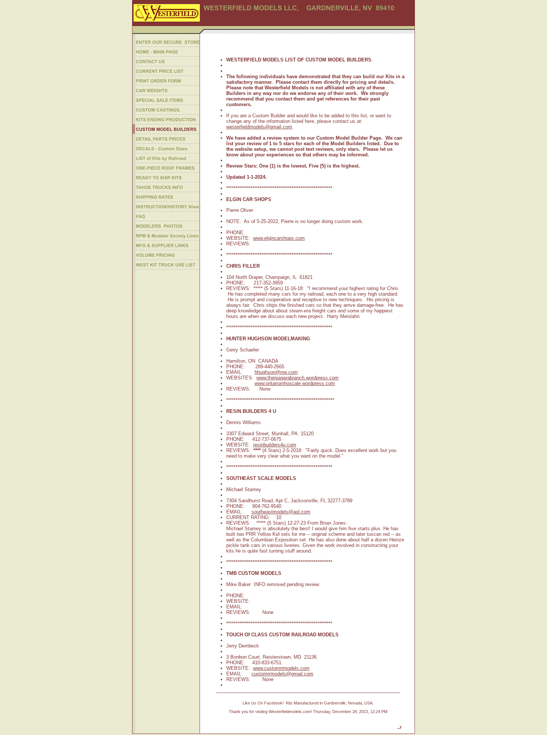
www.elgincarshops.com (279, 238)
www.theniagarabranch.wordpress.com (297, 378)
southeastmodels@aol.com (281, 512)
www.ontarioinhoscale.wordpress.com (295, 383)
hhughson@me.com (276, 372)
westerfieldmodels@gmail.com (259, 127)
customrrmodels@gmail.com (282, 674)
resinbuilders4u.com (274, 445)
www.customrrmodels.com (281, 668)
